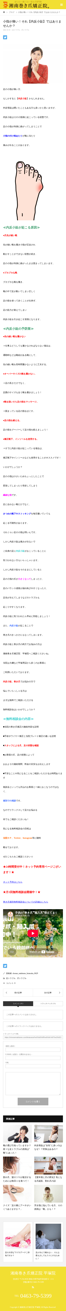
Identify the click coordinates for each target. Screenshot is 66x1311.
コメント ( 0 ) (18, 1003)
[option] (18, 1242)
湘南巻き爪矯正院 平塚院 (33, 1273)
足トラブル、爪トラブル (20, 30)
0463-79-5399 (36, 1296)
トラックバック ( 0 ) (48, 1003)
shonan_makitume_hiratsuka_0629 (25, 973)
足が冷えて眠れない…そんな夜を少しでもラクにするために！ (48, 1255)
